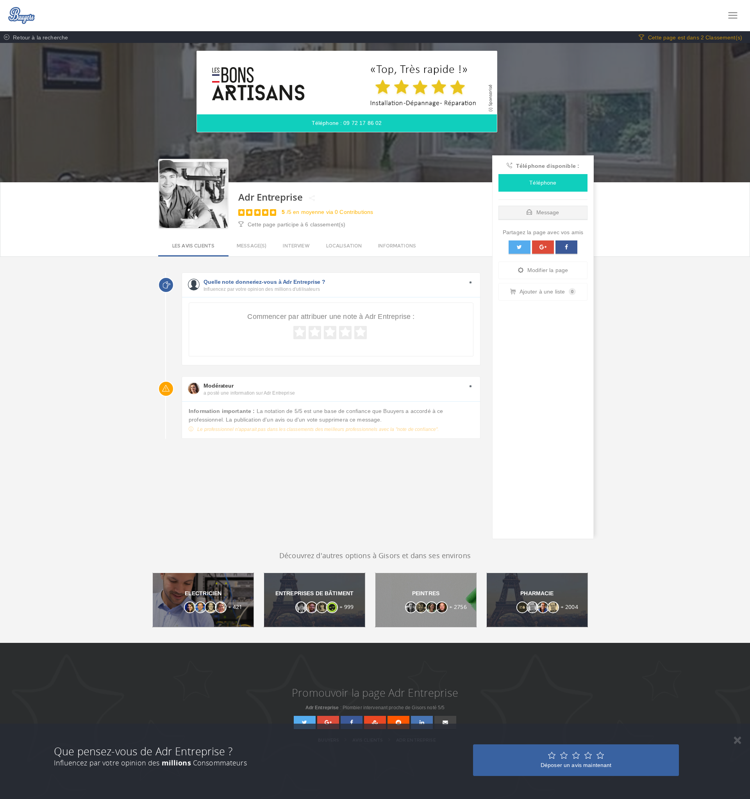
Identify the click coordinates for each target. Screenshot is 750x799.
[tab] (543, 210)
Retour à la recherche (39, 37)
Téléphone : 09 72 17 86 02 (347, 123)
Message (547, 212)
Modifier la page (547, 270)
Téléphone (542, 183)
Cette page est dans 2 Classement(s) (695, 37)
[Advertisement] (543, 421)
